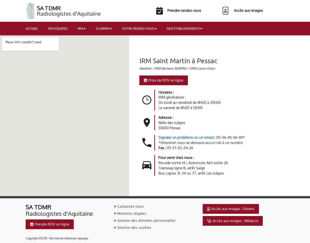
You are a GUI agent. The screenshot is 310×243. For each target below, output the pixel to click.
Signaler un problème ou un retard (186, 137)
